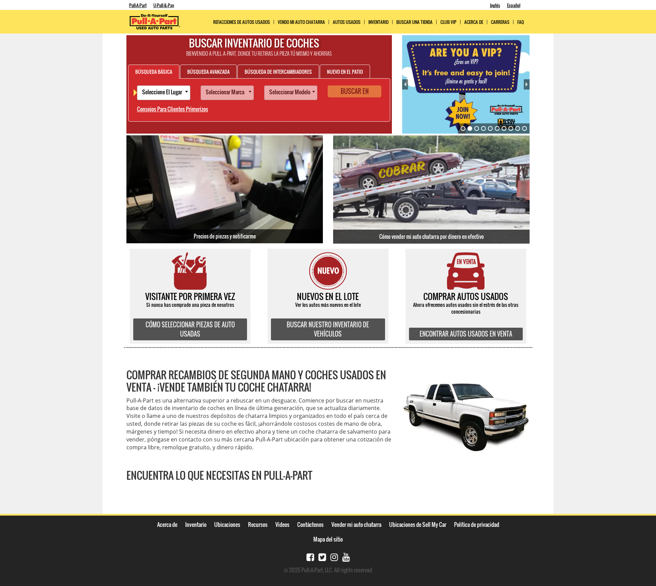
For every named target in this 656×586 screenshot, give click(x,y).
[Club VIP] (466, 84)
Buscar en (355, 91)
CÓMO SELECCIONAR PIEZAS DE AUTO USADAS (190, 329)
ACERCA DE (473, 22)
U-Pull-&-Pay (163, 5)
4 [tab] (483, 128)
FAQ (520, 22)
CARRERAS (500, 22)
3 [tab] (476, 128)
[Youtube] (346, 556)
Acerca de (167, 524)
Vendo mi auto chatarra (301, 22)
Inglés (495, 5)
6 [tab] (497, 128)
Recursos (258, 524)
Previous (405, 84)
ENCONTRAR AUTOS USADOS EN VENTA (466, 333)
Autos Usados (346, 22)
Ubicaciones (227, 524)
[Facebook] (310, 556)
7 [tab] (504, 128)
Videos (282, 524)
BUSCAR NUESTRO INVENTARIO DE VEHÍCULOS (328, 329)
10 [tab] (524, 128)
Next (527, 84)
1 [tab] (463, 128)
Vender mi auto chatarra (356, 524)
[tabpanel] (466, 84)
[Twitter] (322, 556)
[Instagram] (334, 556)
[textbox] (165, 93)
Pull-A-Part (138, 5)
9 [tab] (517, 128)
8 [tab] (510, 128)
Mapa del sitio (328, 539)
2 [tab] (469, 128)
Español (513, 5)
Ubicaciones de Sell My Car (417, 524)
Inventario (378, 22)
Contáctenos (310, 524)
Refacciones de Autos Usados (241, 22)
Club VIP (448, 22)
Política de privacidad (476, 524)
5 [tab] (490, 128)
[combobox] (163, 92)
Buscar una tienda (414, 22)
